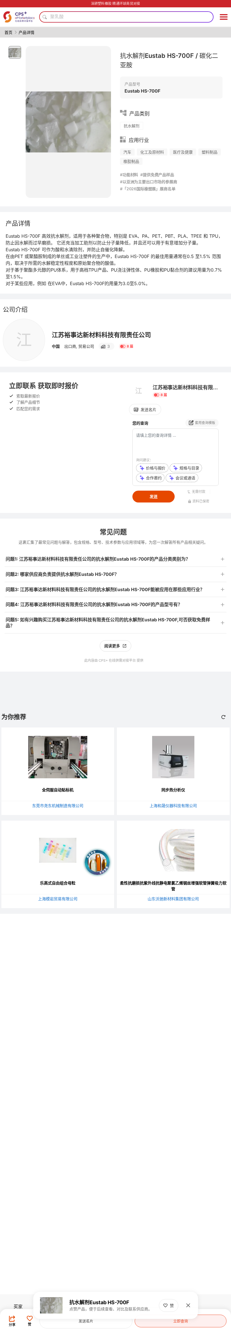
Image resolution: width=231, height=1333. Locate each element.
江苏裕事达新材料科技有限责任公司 (101, 334)
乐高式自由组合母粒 (57, 882)
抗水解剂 (131, 125)
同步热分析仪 (173, 789)
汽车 (127, 152)
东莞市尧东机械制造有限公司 (57, 805)
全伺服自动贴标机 (58, 789)
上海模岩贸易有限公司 (57, 898)
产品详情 (26, 32)
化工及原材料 (152, 152)
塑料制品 (209, 152)
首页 (8, 32)
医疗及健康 (183, 152)
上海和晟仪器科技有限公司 (173, 805)
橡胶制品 (131, 161)
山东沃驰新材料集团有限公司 (173, 898)
